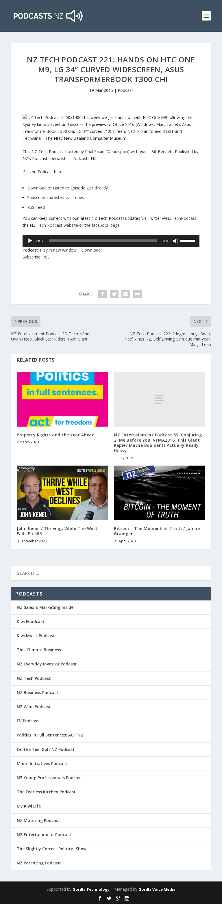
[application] (111, 241)
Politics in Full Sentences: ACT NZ (50, 735)
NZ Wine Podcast (34, 706)
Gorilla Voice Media (156, 889)
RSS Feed (36, 207)
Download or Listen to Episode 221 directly (67, 188)
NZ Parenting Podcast (39, 863)
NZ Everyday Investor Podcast (47, 664)
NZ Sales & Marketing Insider (46, 607)
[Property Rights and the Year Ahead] (62, 399)
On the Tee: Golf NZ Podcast (46, 749)
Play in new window (58, 250)
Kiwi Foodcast (31, 621)
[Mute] (176, 241)
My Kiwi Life (29, 806)
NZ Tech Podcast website (54, 225)
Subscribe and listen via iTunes (55, 197)
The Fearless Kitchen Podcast (46, 792)
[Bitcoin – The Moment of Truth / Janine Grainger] (159, 493)
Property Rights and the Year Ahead (56, 435)
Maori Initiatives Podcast (42, 763)
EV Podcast (28, 720)
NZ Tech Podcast (34, 678)
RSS (46, 257)
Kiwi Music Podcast (36, 635)
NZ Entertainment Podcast (44, 834)
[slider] (188, 240)
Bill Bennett (162, 151)
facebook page (106, 225)
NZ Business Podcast (37, 692)
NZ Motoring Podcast (38, 820)
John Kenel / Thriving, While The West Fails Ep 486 (57, 531)
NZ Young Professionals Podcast (49, 777)
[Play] (30, 241)
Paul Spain (94, 151)
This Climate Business (39, 649)
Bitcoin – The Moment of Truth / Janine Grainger (157, 531)
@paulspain (117, 151)
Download (91, 250)
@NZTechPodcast (179, 218)
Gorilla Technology (91, 889)
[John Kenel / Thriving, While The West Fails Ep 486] (62, 493)
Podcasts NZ (84, 158)
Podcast (125, 90)
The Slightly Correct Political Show (51, 848)
